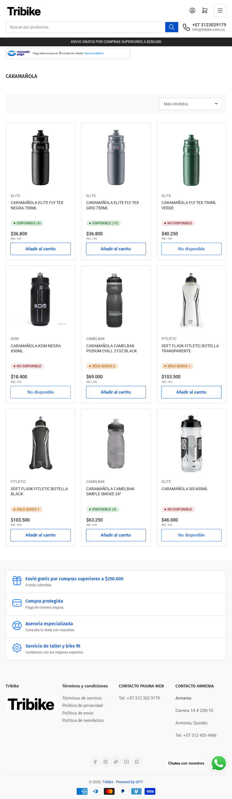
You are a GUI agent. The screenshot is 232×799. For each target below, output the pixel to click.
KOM (15, 338)
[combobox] (92, 27)
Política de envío (78, 713)
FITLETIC (169, 338)
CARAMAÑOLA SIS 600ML (185, 489)
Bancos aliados (94, 53)
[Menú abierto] (220, 10)
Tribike (107, 782)
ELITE (15, 196)
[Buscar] (172, 27)
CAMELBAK (95, 338)
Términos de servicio (82, 698)
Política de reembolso (83, 720)
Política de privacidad (82, 705)
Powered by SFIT (129, 782)
